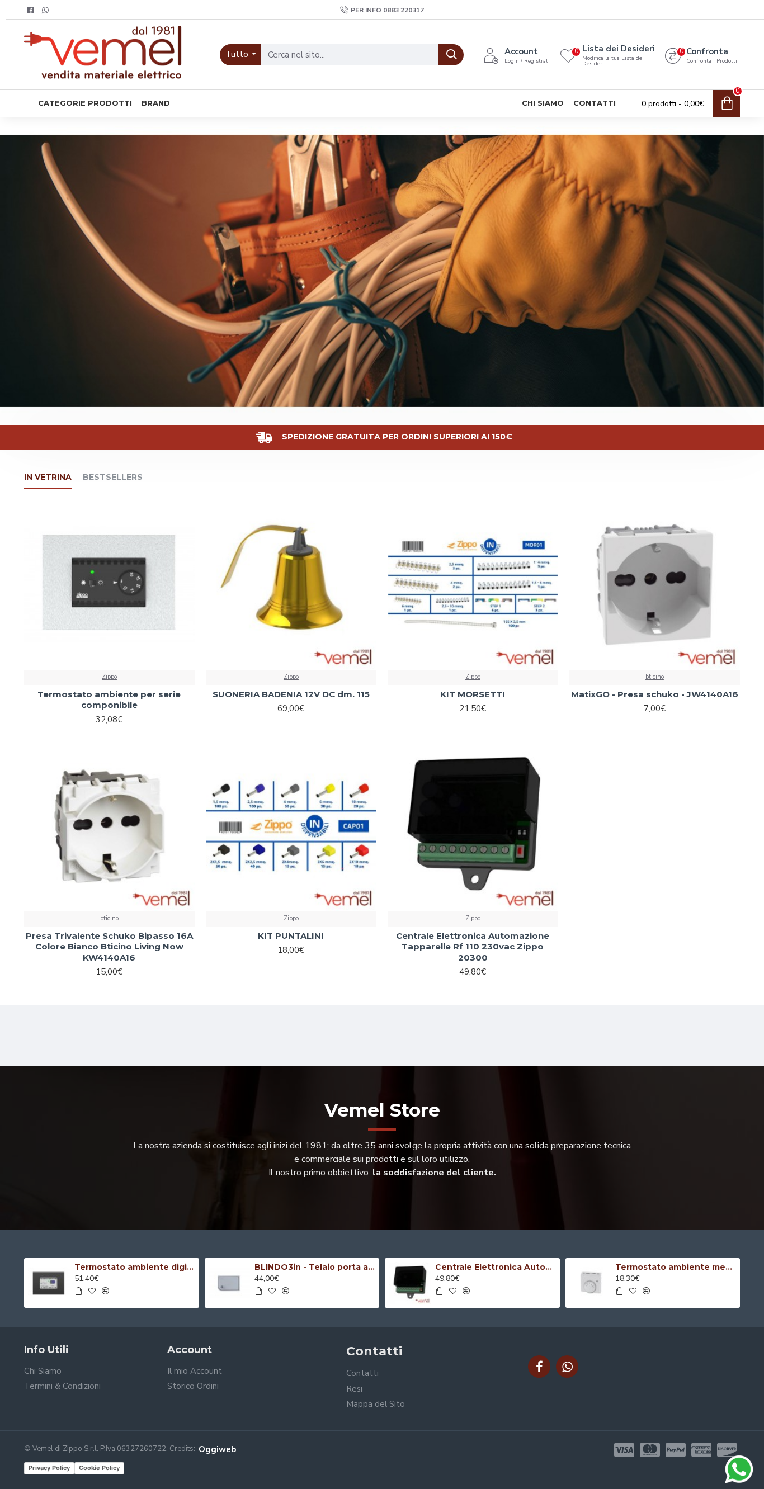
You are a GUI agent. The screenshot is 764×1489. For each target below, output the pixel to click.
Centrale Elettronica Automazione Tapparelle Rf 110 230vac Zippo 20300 (472, 946)
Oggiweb (217, 1449)
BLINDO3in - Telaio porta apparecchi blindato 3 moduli (314, 1267)
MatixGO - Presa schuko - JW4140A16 (654, 694)
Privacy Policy (49, 1468)
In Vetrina (48, 477)
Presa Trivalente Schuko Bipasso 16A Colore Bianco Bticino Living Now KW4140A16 (109, 946)
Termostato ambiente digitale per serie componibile (134, 1267)
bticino (654, 677)
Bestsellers (113, 477)
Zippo (109, 677)
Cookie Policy (99, 1468)
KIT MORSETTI (472, 694)
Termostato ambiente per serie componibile (109, 700)
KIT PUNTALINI (291, 935)
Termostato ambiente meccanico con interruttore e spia (675, 1267)
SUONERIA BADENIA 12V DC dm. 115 (291, 694)
